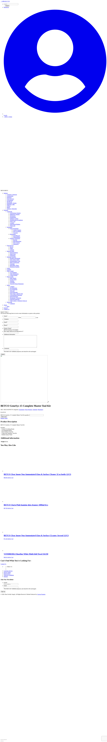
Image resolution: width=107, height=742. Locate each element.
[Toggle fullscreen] (4, 739)
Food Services (10, 199)
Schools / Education (12, 208)
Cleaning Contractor (12, 194)
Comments (6, 348)
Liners (8, 268)
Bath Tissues (13, 278)
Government (10, 200)
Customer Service (8, 571)
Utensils (12, 249)
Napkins (12, 281)
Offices (8, 206)
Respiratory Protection (15, 298)
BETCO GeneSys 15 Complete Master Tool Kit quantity (15, 415)
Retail (8, 207)
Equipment (9, 227)
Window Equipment (15, 238)
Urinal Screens (13, 275)
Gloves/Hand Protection (16, 295)
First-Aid (12, 291)
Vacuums (15, 232)
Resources (6, 7)
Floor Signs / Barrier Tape (16, 293)
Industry (6, 193)
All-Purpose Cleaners (15, 213)
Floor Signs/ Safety (15, 259)
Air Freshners (13, 272)
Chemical (12, 303)
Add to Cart (3, 416)
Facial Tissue (13, 279)
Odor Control (10, 271)
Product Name (8, 328)
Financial (9, 197)
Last (37, 317)
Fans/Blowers (16, 235)
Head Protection (14, 296)
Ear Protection (13, 288)
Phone (6, 325)
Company (6, 319)
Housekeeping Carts (15, 261)
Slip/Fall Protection (15, 299)
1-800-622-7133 (6, 1)
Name (5, 316)
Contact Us (6, 309)
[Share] (2, 739)
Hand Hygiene (10, 251)
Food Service (10, 245)
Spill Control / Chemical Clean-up (18, 300)
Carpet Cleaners (17, 230)
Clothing (12, 286)
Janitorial (35, 409)
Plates (11, 248)
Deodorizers (13, 217)
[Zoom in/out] (6, 739)
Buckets (15, 240)
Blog (8, 306)
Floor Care (12, 221)
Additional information (9, 334)
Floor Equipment (14, 228)
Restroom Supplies (14, 266)
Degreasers (13, 216)
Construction (10, 196)
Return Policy (7, 573)
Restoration (13, 234)
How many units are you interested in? (13, 331)
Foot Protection (14, 292)
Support (6, 308)
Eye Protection (13, 289)
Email (5, 322)
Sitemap (6, 576)
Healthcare (9, 201)
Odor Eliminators (14, 274)
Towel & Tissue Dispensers (17, 283)
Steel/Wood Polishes (15, 224)
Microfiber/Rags (17, 241)
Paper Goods (10, 276)
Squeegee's (16, 244)
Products (6, 210)
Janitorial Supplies (11, 257)
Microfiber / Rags (14, 265)
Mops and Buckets (14, 262)
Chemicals (9, 211)
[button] (4, 190)
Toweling (12, 282)
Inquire (4, 418)
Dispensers (12, 255)
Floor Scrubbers (17, 231)
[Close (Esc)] (1, 739)
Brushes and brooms (15, 258)
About (5, 305)
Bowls (11, 247)
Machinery (40, 409)
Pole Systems (16, 242)
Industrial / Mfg (11, 204)
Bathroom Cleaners (15, 214)
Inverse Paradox (41, 594)
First (20, 317)
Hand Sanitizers (14, 252)
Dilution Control (14, 218)
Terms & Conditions (9, 575)
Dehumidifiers (16, 237)
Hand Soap (13, 254)
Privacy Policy (7, 572)
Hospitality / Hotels (11, 203)
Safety (8, 285)
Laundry (12, 223)
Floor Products (28, 409)
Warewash (12, 225)
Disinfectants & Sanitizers (16, 220)
